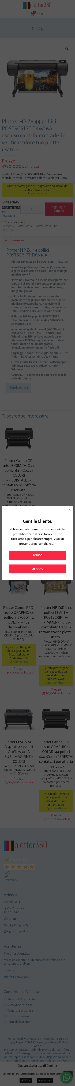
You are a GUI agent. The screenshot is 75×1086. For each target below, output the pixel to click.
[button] (69, 509)
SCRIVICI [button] (38, 555)
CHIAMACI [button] (38, 568)
